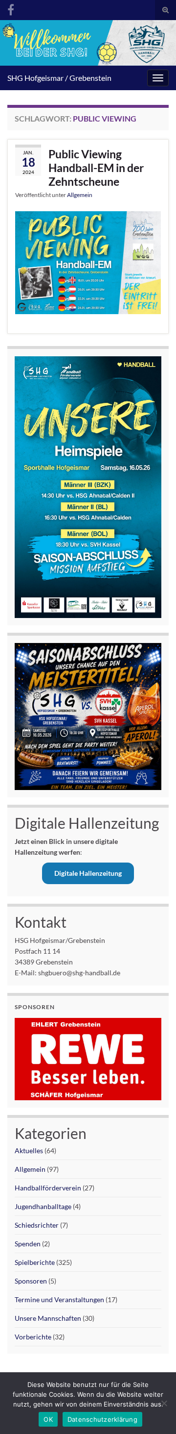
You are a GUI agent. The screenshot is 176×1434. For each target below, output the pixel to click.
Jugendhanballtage (43, 1206)
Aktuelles (29, 1150)
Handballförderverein (48, 1188)
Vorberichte (33, 1337)
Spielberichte (35, 1262)
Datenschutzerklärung (102, 1419)
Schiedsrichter (37, 1225)
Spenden (28, 1243)
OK (48, 1419)
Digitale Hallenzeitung (88, 873)
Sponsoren (31, 1281)
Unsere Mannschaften (48, 1318)
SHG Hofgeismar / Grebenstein (59, 77)
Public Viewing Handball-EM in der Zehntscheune (96, 167)
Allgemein (79, 194)
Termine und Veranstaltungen (59, 1299)
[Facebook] (10, 8)
